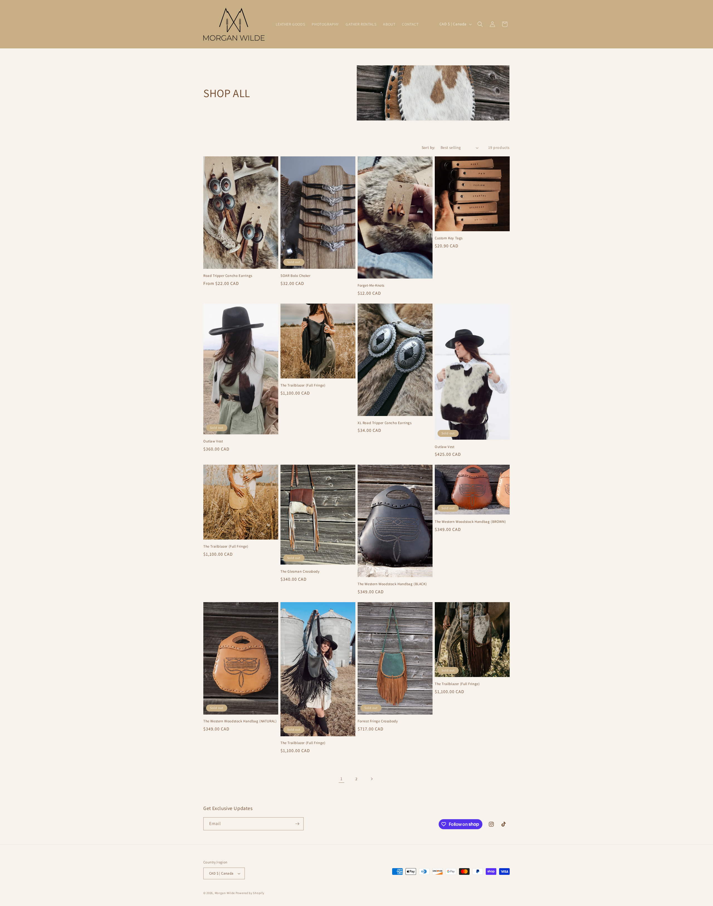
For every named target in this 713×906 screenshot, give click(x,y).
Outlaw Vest (213, 441)
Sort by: (428, 147)
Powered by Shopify (250, 893)
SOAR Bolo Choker (295, 276)
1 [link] (341, 779)
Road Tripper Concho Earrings (227, 276)
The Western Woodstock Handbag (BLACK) (392, 584)
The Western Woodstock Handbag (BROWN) (470, 522)
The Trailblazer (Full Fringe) (302, 385)
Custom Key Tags (449, 238)
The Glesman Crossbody (300, 571)
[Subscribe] (297, 823)
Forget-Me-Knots (371, 285)
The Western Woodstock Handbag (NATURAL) (240, 721)
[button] (480, 24)
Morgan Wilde (225, 893)
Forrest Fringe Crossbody (378, 721)
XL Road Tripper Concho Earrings (385, 423)
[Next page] (371, 779)
